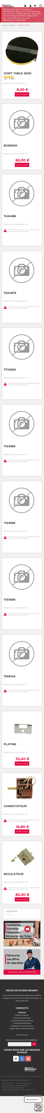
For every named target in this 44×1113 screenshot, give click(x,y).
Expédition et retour (21, 1085)
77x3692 (10, 369)
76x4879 (10, 293)
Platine (10, 744)
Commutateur (15, 806)
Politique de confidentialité (10, 1090)
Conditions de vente (24, 1083)
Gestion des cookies (27, 1090)
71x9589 (9, 446)
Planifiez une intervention (22, 972)
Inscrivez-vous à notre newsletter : (22, 1040)
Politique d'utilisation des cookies (13, 1088)
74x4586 (10, 216)
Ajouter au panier (22, 94)
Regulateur (13, 874)
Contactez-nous (22, 1035)
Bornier (10, 145)
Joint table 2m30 (17, 73)
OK (34, 1044)
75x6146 (9, 676)
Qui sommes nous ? (8, 1083)
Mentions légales (7, 1085)
